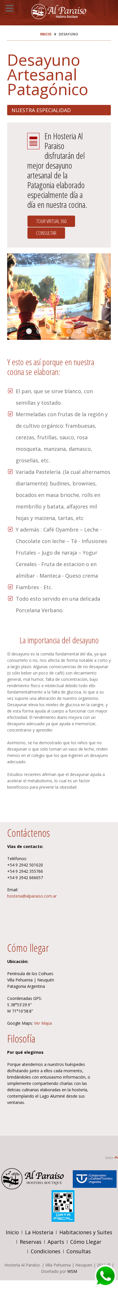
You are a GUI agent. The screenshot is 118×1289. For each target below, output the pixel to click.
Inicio (46, 34)
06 (89, 331)
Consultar (46, 232)
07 (79, 331)
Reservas (31, 1242)
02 (59, 331)
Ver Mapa (43, 1023)
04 (49, 331)
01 (39, 331)
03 (29, 331)
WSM (72, 1271)
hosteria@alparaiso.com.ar (32, 896)
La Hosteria (39, 1232)
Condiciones (45, 1251)
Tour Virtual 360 (51, 221)
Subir (109, 1157)
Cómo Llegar (85, 1242)
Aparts (56, 1242)
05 (69, 331)
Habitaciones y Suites (85, 1232)
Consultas (78, 1251)
